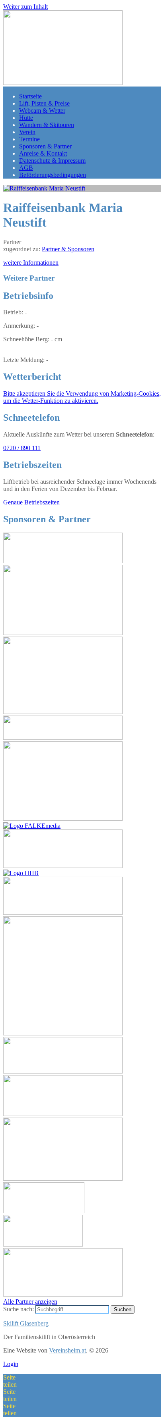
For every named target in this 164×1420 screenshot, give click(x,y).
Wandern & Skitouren (46, 124)
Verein (27, 132)
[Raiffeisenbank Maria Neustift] (44, 188)
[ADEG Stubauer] (63, 912)
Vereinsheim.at (67, 1350)
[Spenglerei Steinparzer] (63, 711)
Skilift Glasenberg (26, 1323)
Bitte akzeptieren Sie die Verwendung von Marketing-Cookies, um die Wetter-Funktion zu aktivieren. (82, 397)
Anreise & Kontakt (43, 153)
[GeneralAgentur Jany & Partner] (63, 1113)
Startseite (30, 96)
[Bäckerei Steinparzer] (63, 632)
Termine (29, 139)
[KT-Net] (43, 1244)
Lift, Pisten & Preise (44, 103)
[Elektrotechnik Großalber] (63, 865)
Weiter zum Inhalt (25, 6)
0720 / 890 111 (22, 447)
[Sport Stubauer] (63, 737)
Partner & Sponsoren (68, 249)
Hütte (26, 117)
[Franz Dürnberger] (63, 818)
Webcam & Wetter (42, 110)
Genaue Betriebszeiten (31, 502)
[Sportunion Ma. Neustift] (63, 1033)
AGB (26, 167)
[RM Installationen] (63, 1178)
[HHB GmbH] (21, 873)
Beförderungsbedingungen (52, 174)
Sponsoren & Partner (45, 146)
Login (10, 1363)
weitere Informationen (31, 262)
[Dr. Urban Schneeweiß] (63, 1071)
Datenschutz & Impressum (52, 160)
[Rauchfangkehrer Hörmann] (63, 561)
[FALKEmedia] (32, 825)
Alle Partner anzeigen (30, 1301)
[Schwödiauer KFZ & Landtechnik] (43, 1211)
